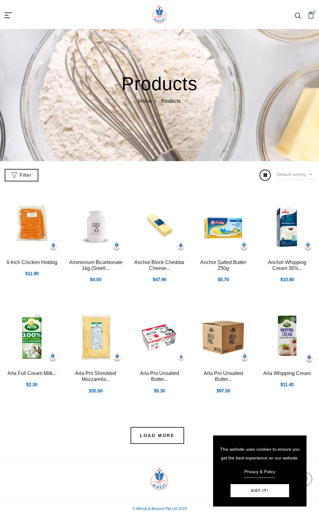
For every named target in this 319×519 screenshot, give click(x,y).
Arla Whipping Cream (287, 373)
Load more (157, 435)
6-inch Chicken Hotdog (32, 262)
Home (145, 101)
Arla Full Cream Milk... (31, 373)
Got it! (260, 490)
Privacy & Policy (259, 471)
